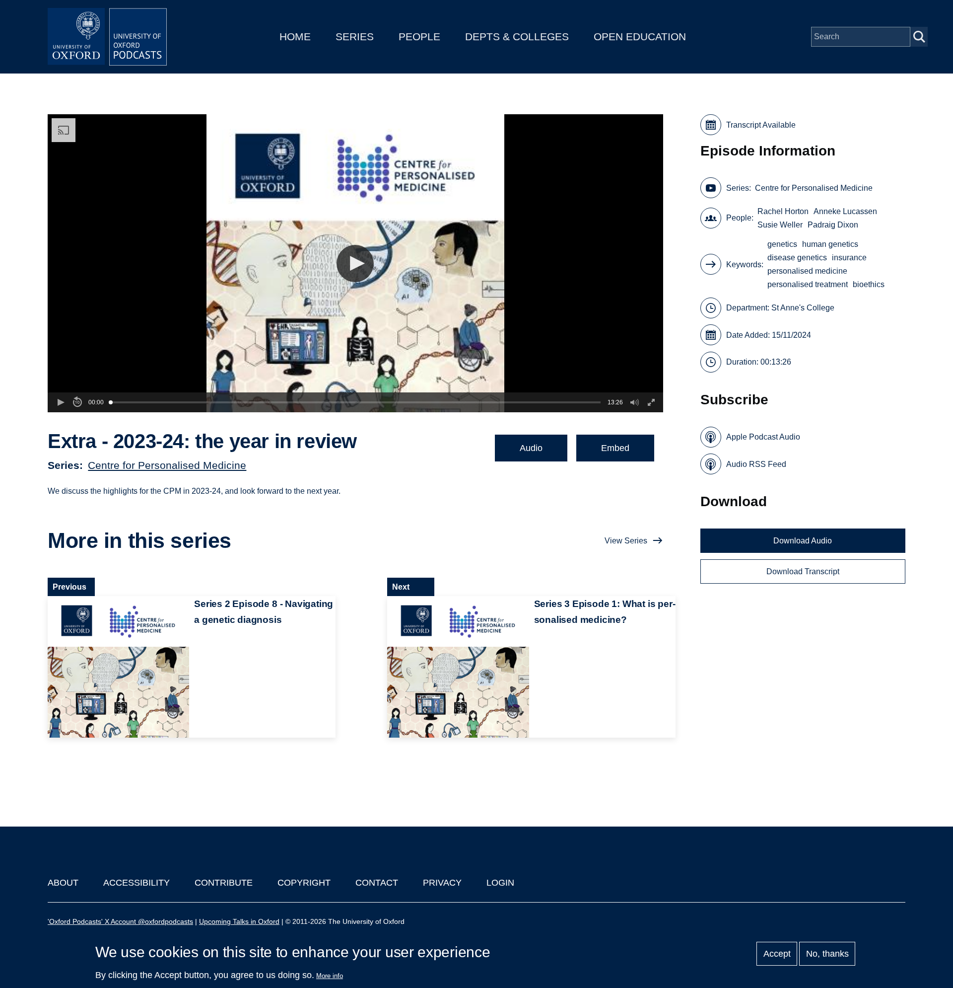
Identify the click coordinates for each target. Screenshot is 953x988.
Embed (615, 448)
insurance (849, 257)
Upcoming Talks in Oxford (239, 921)
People (419, 36)
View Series (626, 540)
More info (329, 976)
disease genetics (797, 257)
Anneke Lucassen (845, 211)
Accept (777, 954)
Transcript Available (761, 125)
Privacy (442, 883)
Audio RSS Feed (756, 464)
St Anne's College (802, 308)
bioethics (869, 284)
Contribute (224, 883)
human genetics (830, 244)
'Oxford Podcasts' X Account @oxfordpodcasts (120, 921)
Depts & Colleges (517, 36)
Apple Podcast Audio (763, 437)
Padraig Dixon (833, 225)
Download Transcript (802, 571)
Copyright (304, 883)
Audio (531, 448)
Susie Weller (780, 225)
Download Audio (802, 540)
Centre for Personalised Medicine (167, 465)
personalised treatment (807, 284)
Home (295, 36)
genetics (782, 244)
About (63, 883)
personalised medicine (807, 271)
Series (355, 36)
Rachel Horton (783, 211)
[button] (355, 263)
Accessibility (136, 883)
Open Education (640, 36)
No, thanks (827, 954)
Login (500, 883)
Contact (376, 883)
